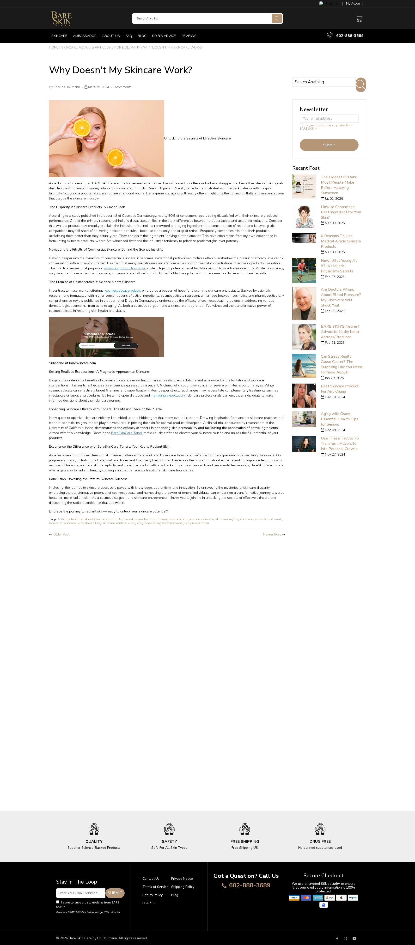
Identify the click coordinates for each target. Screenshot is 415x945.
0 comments (123, 87)
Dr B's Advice (164, 36)
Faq (129, 36)
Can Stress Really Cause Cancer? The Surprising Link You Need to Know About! (341, 364)
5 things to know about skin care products (90, 519)
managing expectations (168, 395)
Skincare (59, 36)
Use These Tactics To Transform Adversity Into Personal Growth (340, 443)
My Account (354, 3)
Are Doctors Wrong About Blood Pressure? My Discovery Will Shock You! (341, 297)
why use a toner (197, 523)
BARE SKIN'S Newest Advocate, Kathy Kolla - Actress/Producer (341, 332)
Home (54, 47)
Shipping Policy (182, 887)
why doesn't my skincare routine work (106, 523)
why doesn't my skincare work (160, 523)
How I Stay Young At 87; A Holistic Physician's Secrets (339, 266)
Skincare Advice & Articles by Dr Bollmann (100, 47)
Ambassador (85, 36)
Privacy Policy (75, 907)
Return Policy (152, 895)
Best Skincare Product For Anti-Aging (340, 389)
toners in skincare (62, 523)
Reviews (189, 36)
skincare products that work (261, 519)
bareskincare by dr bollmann (145, 519)
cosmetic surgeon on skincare (191, 519)
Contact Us (150, 878)
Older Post (61, 534)
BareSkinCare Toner (126, 433)
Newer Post (272, 534)
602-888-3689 (349, 35)
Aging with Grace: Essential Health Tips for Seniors (339, 419)
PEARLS (148, 903)
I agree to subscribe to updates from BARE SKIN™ (326, 127)
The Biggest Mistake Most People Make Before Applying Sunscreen (339, 185)
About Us (111, 36)
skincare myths (226, 519)
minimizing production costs (125, 268)
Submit (115, 893)
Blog (142, 36)
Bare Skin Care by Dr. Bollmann (93, 938)
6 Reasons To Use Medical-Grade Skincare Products (341, 241)
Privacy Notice (182, 878)
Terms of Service (155, 887)
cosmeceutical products (123, 290)
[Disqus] (167, 604)
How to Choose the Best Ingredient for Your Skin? (341, 212)
